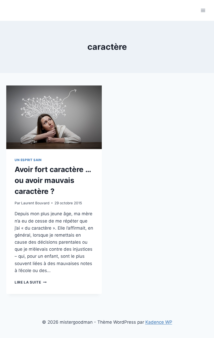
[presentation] (54, 117)
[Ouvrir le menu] (203, 10)
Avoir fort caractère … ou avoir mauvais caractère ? (53, 180)
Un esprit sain (28, 160)
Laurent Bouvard (35, 203)
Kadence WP (158, 322)
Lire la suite (30, 282)
